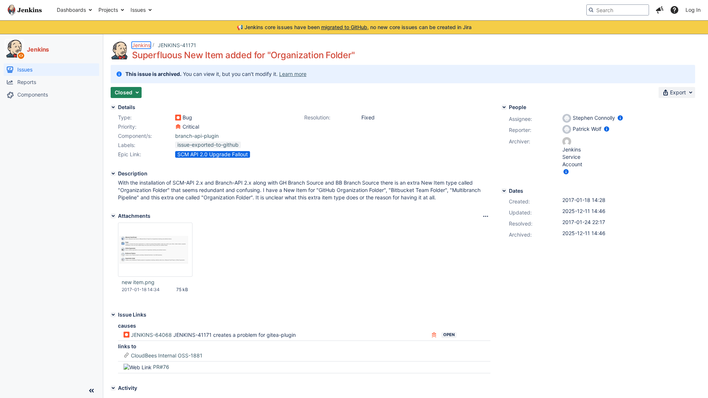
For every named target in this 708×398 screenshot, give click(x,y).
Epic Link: (129, 154)
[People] (504, 107)
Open (449, 334)
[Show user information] (620, 118)
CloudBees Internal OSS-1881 (166, 355)
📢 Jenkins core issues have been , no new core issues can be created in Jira (354, 27)
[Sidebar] (91, 390)
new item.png (138, 282)
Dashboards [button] (71, 10)
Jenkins (141, 45)
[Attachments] (113, 216)
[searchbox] (618, 10)
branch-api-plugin (197, 136)
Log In (693, 10)
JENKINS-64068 (151, 335)
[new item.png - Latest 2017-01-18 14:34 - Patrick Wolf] (155, 249)
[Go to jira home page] (25, 10)
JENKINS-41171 (177, 45)
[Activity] (113, 388)
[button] (660, 10)
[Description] (113, 173)
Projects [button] (108, 10)
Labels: (126, 145)
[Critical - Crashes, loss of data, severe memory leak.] (178, 127)
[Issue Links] (113, 314)
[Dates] (504, 190)
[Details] (113, 107)
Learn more (292, 74)
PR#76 (161, 367)
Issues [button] (138, 10)
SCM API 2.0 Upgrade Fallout (212, 154)
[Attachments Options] (485, 216)
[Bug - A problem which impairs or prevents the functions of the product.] (178, 118)
